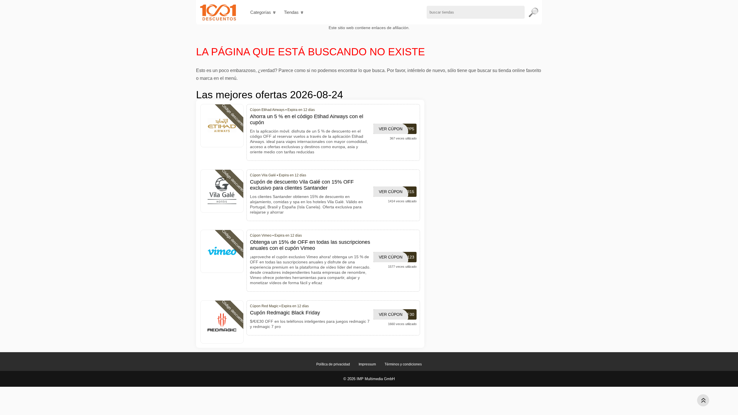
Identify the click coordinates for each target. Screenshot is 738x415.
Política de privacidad (333, 364)
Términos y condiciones (403, 364)
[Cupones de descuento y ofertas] (218, 12)
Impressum (367, 364)
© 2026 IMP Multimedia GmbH (369, 379)
